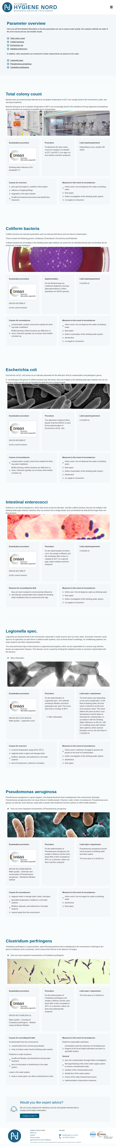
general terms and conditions (40, 1140)
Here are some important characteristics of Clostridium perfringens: (37, 955)
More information (17, 658)
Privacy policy (35, 1137)
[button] (112, 7)
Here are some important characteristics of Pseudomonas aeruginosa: (38, 809)
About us (33, 1133)
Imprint (32, 1135)
